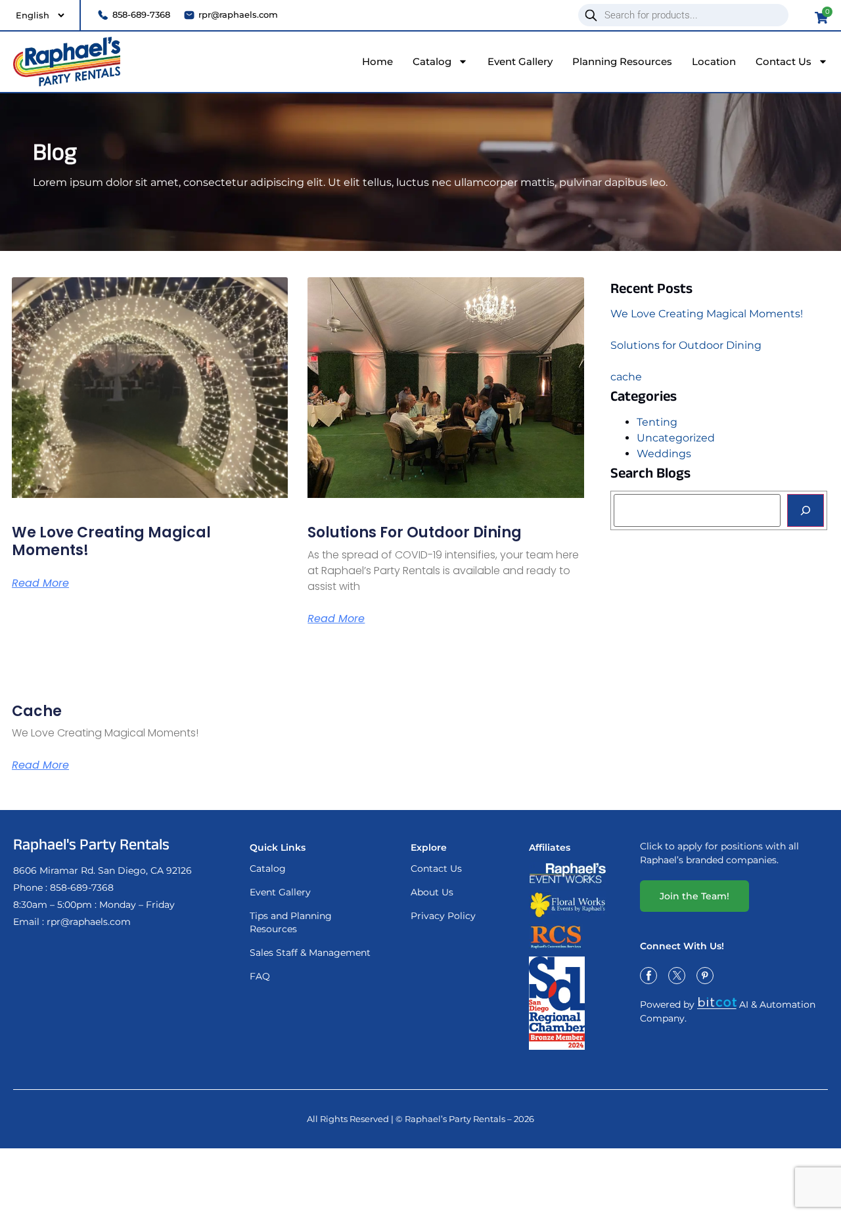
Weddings (664, 453)
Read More (40, 583)
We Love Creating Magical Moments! (111, 541)
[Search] (805, 510)
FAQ (260, 976)
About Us (432, 892)
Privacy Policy (443, 916)
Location (714, 61)
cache (37, 711)
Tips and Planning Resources (291, 922)
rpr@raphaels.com (89, 922)
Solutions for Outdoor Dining (414, 532)
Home (377, 61)
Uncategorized (676, 438)
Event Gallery (520, 61)
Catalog (432, 61)
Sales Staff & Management (310, 952)
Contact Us (783, 61)
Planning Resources (622, 61)
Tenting (657, 422)
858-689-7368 (82, 887)
